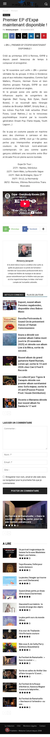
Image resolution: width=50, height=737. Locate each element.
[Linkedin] (31, 36)
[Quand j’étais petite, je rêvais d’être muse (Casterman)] (10, 594)
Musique (14, 10)
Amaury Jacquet (12, 30)
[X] (18, 36)
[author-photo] (25, 257)
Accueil (5, 10)
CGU (19, 726)
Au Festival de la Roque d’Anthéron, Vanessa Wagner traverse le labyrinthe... (32, 687)
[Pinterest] (44, 36)
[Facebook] (12, 36)
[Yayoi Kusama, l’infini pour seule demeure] (10, 568)
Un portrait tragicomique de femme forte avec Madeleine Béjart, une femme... (32, 552)
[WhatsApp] (5, 36)
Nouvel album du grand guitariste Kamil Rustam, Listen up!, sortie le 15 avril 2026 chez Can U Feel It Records (32, 364)
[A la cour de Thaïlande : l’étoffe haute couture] (10, 634)
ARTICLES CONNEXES (13, 295)
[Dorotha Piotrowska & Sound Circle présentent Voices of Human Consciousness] (10, 324)
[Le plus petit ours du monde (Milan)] (10, 621)
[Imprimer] (37, 36)
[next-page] (9, 413)
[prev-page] (4, 413)
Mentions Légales (30, 726)
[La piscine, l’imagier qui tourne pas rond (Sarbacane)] (10, 581)
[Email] (25, 36)
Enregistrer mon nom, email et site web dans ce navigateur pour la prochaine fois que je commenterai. (24, 480)
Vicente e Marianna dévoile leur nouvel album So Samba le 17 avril (32, 402)
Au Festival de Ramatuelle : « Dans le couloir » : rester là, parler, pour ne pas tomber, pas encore (25, 519)
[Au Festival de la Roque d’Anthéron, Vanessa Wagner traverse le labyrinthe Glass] (10, 688)
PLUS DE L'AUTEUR (35, 295)
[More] (43, 229)
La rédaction (9, 726)
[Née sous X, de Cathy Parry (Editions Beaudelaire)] (10, 648)
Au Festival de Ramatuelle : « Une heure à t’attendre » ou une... (32, 701)
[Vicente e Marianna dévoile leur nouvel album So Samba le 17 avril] (10, 403)
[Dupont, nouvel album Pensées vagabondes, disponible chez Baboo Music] (10, 305)
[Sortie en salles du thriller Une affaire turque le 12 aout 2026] (10, 674)
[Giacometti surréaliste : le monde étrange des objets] (10, 608)
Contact (42, 726)
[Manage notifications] (7, 730)
